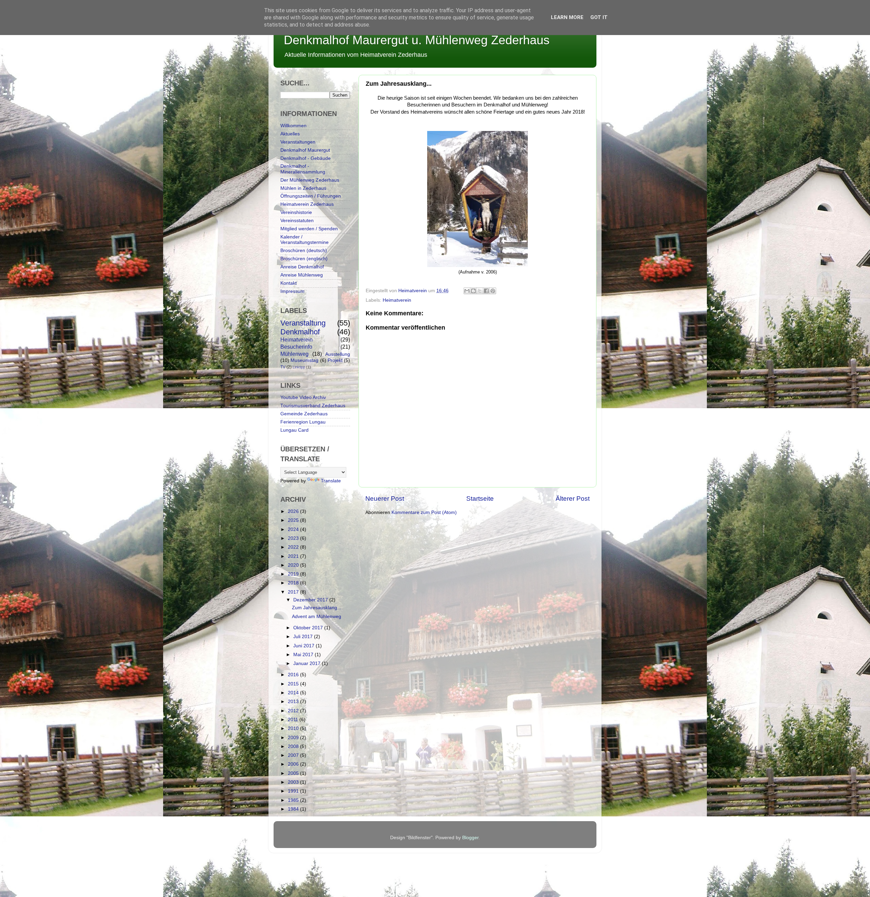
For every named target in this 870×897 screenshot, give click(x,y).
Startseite (480, 498)
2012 (294, 710)
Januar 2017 (307, 663)
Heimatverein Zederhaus (307, 204)
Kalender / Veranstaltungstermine (304, 239)
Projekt (335, 360)
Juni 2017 (304, 645)
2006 (294, 764)
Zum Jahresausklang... (316, 607)
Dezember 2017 (311, 599)
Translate (331, 480)
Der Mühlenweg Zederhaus (309, 180)
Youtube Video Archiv (303, 397)
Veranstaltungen (297, 142)
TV (282, 367)
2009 (294, 737)
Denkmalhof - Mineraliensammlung (302, 169)
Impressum (292, 291)
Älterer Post (573, 498)
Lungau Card (294, 430)
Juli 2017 (303, 636)
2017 (294, 592)
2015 (294, 683)
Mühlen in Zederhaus (303, 188)
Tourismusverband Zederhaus (312, 405)
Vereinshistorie (296, 212)
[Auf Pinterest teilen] (492, 290)
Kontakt (288, 283)
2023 (294, 538)
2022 (294, 547)
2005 (294, 773)
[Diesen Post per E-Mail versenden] (467, 290)
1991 (294, 791)
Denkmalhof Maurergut (305, 150)
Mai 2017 (304, 654)
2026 (294, 511)
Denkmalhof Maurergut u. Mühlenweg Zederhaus (417, 40)
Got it (599, 17)
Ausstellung (337, 354)
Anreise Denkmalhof (302, 266)
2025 (294, 520)
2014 (294, 692)
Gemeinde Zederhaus (304, 413)
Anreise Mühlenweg (301, 275)
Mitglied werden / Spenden (309, 228)
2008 (294, 746)
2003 (294, 782)
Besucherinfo (296, 347)
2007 (294, 755)
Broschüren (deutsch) (303, 250)
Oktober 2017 (308, 627)
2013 (294, 701)
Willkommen (293, 125)
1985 (294, 800)
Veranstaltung (303, 323)
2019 (294, 574)
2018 (294, 582)
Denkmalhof (300, 332)
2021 (294, 556)
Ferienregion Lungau (303, 422)
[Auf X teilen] (479, 290)
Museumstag (304, 360)
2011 (293, 719)
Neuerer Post (384, 498)
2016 (294, 674)
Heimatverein (397, 300)
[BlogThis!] (473, 290)
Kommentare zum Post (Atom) (424, 512)
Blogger (470, 837)
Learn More (567, 17)
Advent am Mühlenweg (316, 616)
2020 (294, 565)
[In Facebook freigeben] (486, 290)
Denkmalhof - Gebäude (305, 158)
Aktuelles (290, 133)
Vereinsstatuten (297, 220)
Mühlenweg (294, 354)
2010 (294, 728)
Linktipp (299, 367)
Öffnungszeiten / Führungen (310, 196)
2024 (294, 529)
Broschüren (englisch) (304, 258)
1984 (294, 809)
